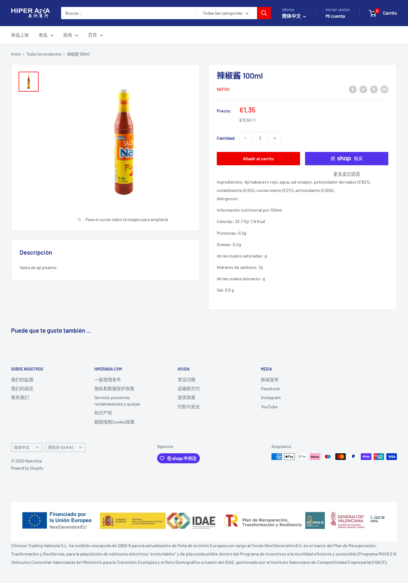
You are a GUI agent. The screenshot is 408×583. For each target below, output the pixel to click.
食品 (43, 34)
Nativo (223, 89)
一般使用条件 (107, 379)
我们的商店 (22, 388)
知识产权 (103, 412)
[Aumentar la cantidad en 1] (275, 138)
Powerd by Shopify (27, 468)
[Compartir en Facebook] (353, 89)
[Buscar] (264, 13)
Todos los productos (43, 54)
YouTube (269, 406)
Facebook (270, 388)
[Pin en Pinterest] (363, 89)
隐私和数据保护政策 (114, 388)
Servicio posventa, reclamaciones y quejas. (117, 400)
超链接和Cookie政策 (114, 421)
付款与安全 (189, 406)
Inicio (16, 54)
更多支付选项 (346, 173)
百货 (92, 34)
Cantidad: (226, 138)
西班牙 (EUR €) (60, 447)
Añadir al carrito (258, 158)
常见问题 (186, 379)
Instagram (271, 397)
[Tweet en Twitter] (374, 89)
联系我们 (20, 397)
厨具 (67, 34)
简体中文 (22, 447)
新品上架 (20, 34)
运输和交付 (189, 388)
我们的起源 (22, 379)
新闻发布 (270, 379)
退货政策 (186, 397)
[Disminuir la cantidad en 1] (245, 138)
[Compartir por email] (384, 89)
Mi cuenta (335, 16)
